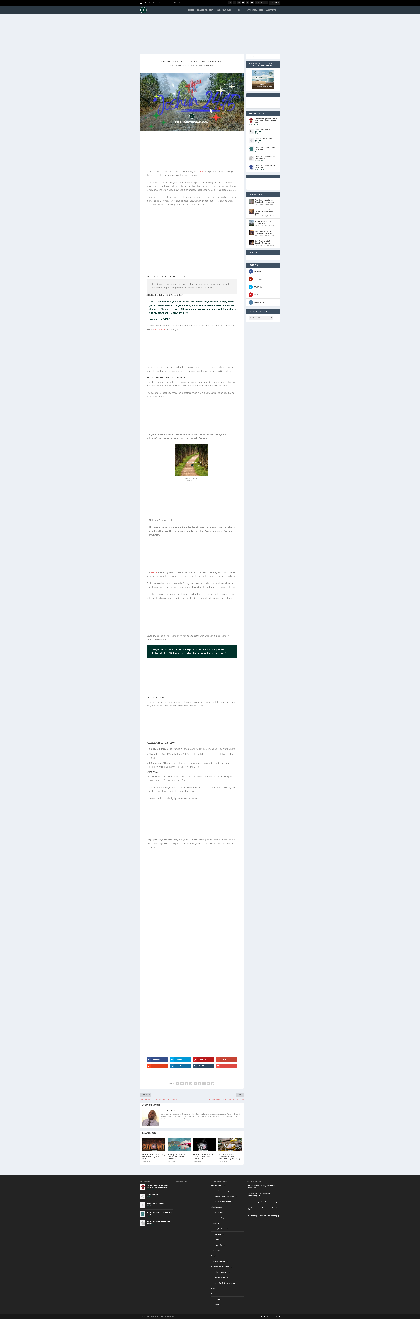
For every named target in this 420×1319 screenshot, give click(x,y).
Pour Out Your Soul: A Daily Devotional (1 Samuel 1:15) (264, 201)
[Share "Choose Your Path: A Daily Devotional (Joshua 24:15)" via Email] (208, 1083)
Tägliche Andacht (220, 1261)
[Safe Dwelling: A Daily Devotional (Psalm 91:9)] (251, 242)
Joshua (199, 171)
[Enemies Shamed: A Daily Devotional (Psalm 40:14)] (204, 1144)
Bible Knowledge (217, 1185)
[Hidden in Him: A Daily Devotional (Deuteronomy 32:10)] (251, 211)
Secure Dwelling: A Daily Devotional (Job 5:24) (263, 222)
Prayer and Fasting (218, 1294)
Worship (217, 1250)
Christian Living (216, 1207)
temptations (159, 329)
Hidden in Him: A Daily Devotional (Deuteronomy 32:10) (264, 212)
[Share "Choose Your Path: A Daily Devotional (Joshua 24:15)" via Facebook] (178, 1083)
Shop (239, 10)
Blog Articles (224, 10)
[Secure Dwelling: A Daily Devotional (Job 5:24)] (251, 223)
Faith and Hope (219, 1218)
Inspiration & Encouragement (224, 1283)
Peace (216, 1240)
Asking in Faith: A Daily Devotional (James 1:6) (176, 1156)
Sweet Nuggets (255, 10)
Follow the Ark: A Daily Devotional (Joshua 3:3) (153, 1156)
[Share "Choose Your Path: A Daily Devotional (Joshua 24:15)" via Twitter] (182, 1083)
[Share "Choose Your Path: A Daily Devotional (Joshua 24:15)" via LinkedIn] (195, 1083)
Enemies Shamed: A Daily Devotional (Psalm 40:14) (203, 1156)
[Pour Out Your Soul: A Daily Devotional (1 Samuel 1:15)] (251, 201)
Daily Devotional (208, 65)
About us (271, 10)
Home (191, 10)
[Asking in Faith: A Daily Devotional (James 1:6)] (179, 1144)
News (213, 1288)
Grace (216, 1223)
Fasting (217, 1299)
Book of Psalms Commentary (224, 1196)
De (212, 1256)
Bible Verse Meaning (221, 1191)
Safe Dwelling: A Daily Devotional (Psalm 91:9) (263, 242)
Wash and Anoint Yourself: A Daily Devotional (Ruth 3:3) (229, 1156)
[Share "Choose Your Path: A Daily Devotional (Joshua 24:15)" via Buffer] (199, 1083)
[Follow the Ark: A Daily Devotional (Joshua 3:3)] (153, 1144)
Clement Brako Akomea (185, 65)
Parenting (217, 1234)
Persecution (218, 1245)
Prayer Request (205, 10)
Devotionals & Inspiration (220, 1267)
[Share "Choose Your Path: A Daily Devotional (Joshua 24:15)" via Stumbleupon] (204, 1083)
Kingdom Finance (220, 1229)
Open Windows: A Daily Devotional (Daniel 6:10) (263, 232)
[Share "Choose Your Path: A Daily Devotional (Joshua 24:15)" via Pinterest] (191, 1083)
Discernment (219, 1212)
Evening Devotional (221, 1277)
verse (154, 572)
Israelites (155, 175)
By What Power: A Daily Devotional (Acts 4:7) (169, 3)
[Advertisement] (205, 34)
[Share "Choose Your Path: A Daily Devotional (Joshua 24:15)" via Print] (213, 1083)
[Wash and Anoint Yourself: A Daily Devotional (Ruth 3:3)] (230, 1144)
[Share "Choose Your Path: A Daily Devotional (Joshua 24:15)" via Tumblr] (186, 1083)
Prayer (216, 1305)
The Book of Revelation (222, 1202)
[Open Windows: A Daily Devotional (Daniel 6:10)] (251, 232)
